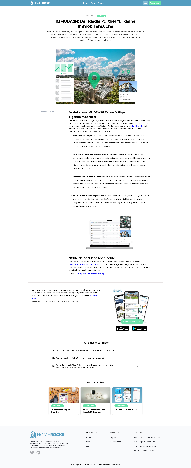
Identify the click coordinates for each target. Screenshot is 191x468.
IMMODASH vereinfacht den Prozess (84, 264)
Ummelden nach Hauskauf (145, 446)
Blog (93, 3)
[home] (55, 3)
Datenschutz (115, 442)
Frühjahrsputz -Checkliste (144, 442)
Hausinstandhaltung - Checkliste (147, 438)
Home (85, 3)
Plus (88, 446)
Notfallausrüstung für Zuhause (146, 451)
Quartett (101, 3)
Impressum (115, 438)
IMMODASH (137, 126)
